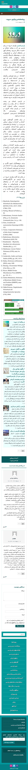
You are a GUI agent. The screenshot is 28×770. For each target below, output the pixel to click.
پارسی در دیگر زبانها (14, 686)
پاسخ (4, 526)
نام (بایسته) (21, 603)
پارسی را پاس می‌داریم (18, 406)
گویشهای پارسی (14, 662)
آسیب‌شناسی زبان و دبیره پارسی (14, 678)
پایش (14, 702)
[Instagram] (11, 6)
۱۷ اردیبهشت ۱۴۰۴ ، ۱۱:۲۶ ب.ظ (14, 481)
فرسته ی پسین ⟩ (14, 460)
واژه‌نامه (23, 722)
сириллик (5, 4)
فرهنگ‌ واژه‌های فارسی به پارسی (18, 725)
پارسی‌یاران (14, 694)
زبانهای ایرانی (14, 658)
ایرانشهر (14, 706)
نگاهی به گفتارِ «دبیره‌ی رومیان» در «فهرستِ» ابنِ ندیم (18, 351)
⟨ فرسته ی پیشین (14, 458)
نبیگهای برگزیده (14, 690)
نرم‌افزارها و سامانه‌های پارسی (14, 682)
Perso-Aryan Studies (19, 719)
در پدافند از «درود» (19, 322)
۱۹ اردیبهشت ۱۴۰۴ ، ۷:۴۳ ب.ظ (14, 541)
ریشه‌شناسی (14, 670)
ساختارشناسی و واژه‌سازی (14, 674)
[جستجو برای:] (14, 634)
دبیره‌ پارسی (14, 666)
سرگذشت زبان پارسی (14, 646)
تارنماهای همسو (21, 728)
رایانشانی (22, 609)
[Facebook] (17, 6)
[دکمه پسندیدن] (23, 451)
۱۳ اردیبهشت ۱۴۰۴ (19, 22)
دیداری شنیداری (14, 698)
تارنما (23, 615)
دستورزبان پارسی (14, 654)
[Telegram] (14, 6)
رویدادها (14, 642)
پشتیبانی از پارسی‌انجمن (18, 755)
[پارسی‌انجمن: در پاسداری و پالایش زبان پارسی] (14, 10)
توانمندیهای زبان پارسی (14, 650)
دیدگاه (22, 591)
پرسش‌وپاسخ (14, 710)
